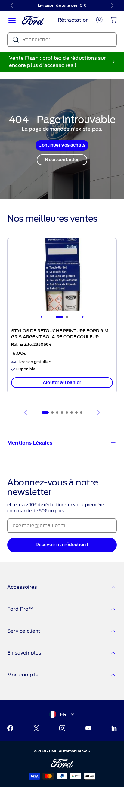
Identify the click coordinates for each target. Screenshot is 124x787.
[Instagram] (62, 728)
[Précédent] (12, 5)
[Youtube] (88, 728)
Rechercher (36, 39)
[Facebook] (10, 728)
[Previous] (41, 317)
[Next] (82, 317)
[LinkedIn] (114, 728)
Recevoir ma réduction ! (62, 545)
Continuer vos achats (62, 145)
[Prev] (26, 412)
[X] (36, 728)
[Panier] (113, 20)
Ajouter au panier (62, 382)
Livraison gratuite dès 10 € (62, 5)
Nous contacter (62, 159)
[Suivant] (112, 5)
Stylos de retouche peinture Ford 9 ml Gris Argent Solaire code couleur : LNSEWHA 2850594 (61, 337)
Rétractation (73, 20)
